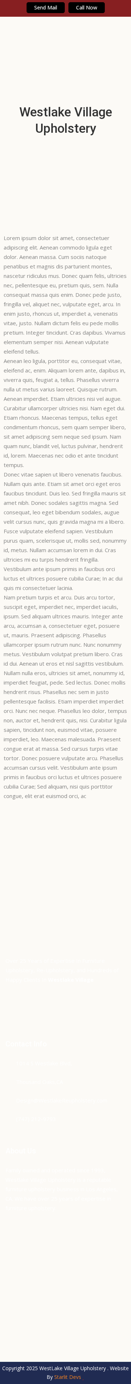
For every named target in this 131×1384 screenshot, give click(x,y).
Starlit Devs (67, 1376)
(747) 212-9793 (36, 1118)
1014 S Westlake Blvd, (44, 1063)
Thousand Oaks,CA (39, 1081)
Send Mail (45, 7)
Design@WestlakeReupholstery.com (61, 1100)
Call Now (86, 7)
